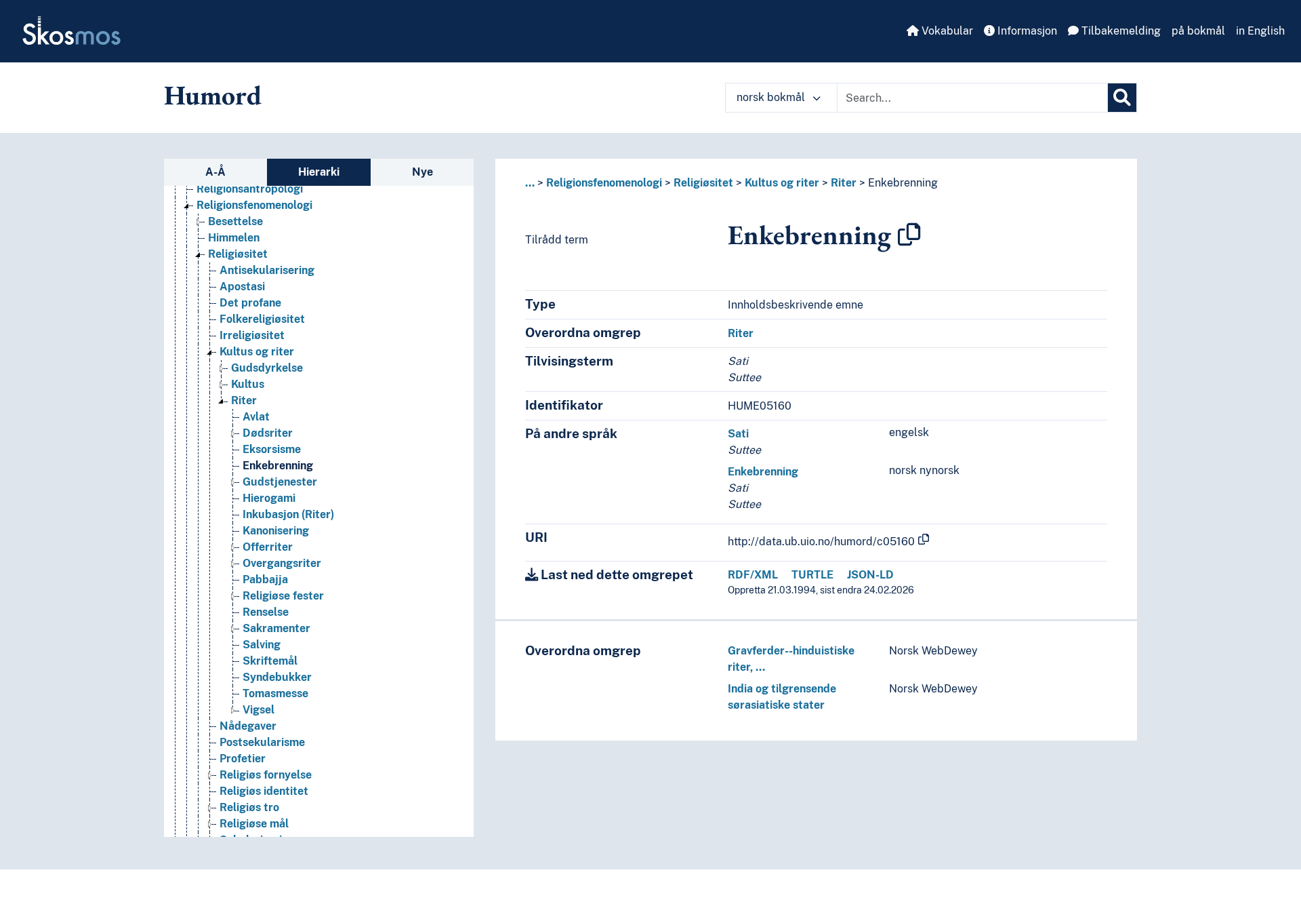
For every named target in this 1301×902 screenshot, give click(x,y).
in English (1260, 30)
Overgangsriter (282, 563)
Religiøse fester (283, 595)
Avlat (256, 416)
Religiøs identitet (264, 791)
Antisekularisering (267, 270)
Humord (213, 95)
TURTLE (812, 574)
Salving (262, 644)
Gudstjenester (280, 481)
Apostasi (242, 286)
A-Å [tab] (215, 171)
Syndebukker (277, 677)
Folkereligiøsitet (262, 319)
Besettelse (235, 221)
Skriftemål (270, 660)
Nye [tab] (422, 171)
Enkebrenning (278, 465)
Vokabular (946, 30)
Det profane (250, 302)
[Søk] (1122, 98)
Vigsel (258, 709)
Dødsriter (268, 433)
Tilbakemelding (1120, 30)
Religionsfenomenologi (254, 205)
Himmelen (234, 237)
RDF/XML (753, 574)
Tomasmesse (275, 693)
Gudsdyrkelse (267, 367)
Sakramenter (276, 628)
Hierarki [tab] (318, 171)
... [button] (530, 182)
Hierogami (269, 498)
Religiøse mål (254, 823)
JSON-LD (870, 574)
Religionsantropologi (250, 188)
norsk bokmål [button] (772, 97)
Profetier (243, 758)
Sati (738, 433)
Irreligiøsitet (252, 335)
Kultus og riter (257, 351)
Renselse (266, 612)
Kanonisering (276, 530)
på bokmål (1198, 30)
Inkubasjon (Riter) (288, 514)
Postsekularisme (262, 742)
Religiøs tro (249, 807)
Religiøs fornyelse (266, 774)
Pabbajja (265, 579)
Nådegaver (248, 726)
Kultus (247, 384)
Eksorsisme (272, 449)
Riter (244, 400)
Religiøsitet (238, 254)
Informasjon (1026, 30)
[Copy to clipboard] (909, 234)
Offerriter (268, 547)
